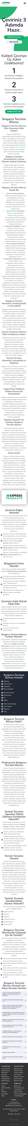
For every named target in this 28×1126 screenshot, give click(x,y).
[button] (25, 3)
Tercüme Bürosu (20, 147)
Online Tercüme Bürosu (14, 1119)
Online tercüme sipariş (19, 664)
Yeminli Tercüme (11, 211)
